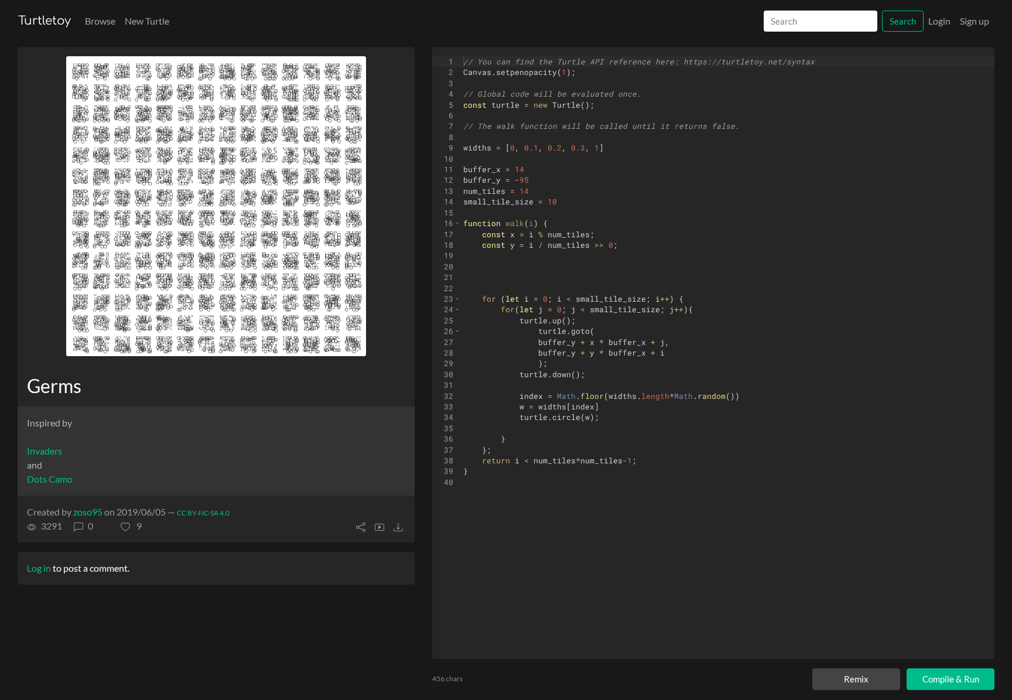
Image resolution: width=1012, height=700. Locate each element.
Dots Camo (50, 478)
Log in (39, 567)
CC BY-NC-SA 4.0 (203, 512)
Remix (856, 679)
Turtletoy (44, 21)
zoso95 (87, 511)
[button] (131, 526)
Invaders (44, 450)
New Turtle (147, 20)
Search (903, 21)
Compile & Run (950, 679)
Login (939, 20)
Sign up (974, 20)
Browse (100, 20)
